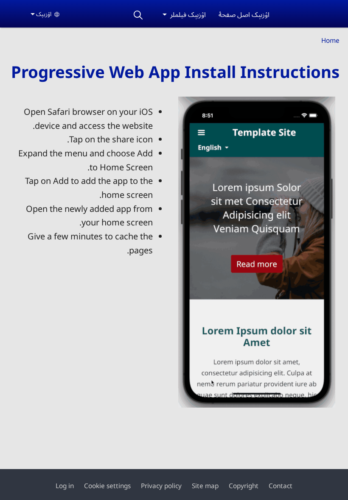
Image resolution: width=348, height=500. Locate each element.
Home (330, 40)
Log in (65, 485)
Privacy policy (161, 485)
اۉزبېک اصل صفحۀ (244, 14)
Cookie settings (107, 485)
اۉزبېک (43, 14)
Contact (280, 485)
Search (137, 15)
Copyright (243, 485)
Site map (205, 485)
